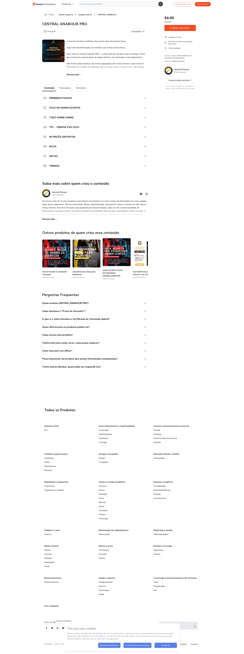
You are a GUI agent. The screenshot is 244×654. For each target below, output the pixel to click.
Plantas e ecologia (162, 546)
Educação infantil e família (166, 454)
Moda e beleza (51, 546)
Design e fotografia (108, 454)
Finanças (157, 494)
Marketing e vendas (163, 530)
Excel (155, 582)
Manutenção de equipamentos (113, 530)
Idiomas (102, 502)
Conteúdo (49, 87)
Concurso (103, 486)
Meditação (103, 438)
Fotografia (103, 462)
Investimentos (159, 498)
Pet (46, 430)
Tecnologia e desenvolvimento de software (175, 578)
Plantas (156, 554)
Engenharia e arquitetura (56, 482)
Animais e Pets (51, 426)
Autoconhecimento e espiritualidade (117, 426)
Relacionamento (51, 582)
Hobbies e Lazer (52, 530)
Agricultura (158, 550)
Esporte (102, 586)
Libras (101, 506)
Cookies (194, 644)
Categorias (66, 4)
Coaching (157, 434)
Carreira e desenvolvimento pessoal (171, 426)
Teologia (103, 442)
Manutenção (104, 534)
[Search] (160, 4)
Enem (101, 498)
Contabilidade (159, 486)
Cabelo (47, 550)
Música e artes (106, 546)
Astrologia (103, 430)
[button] (92, 98)
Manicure (48, 558)
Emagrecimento (106, 582)
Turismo (47, 534)
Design (102, 458)
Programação (159, 586)
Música (102, 558)
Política (102, 514)
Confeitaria (49, 458)
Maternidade (159, 458)
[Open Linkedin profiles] (58, 628)
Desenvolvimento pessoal (165, 438)
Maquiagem (49, 562)
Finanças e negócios (163, 482)
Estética (48, 554)
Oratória (157, 442)
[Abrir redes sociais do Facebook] (141, 194)
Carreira (156, 430)
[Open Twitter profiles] (52, 628)
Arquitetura (49, 486)
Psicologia (103, 518)
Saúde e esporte (107, 578)
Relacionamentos (53, 578)
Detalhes (81, 87)
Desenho (103, 554)
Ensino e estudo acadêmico (112, 482)
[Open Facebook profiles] (46, 628)
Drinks (47, 462)
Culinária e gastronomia (55, 454)
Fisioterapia (104, 590)
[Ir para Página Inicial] (45, 4)
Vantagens (65, 87)
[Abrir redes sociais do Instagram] (146, 194)
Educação (103, 494)
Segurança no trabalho (54, 490)
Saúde (101, 594)
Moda (46, 566)
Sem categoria (51, 606)
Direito (102, 490)
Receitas (48, 470)
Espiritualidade (105, 434)
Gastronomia (50, 466)
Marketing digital (161, 534)
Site (155, 590)
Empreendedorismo (162, 490)
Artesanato (104, 550)
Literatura (103, 510)
